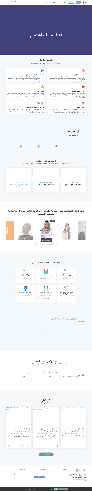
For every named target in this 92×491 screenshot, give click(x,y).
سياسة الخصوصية (63, 489)
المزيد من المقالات (46, 454)
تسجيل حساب (42, 474)
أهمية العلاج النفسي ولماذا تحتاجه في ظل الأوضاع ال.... (47, 431)
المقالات (46, 3)
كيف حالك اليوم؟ (54, 3)
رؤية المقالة (26, 446)
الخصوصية (74, 487)
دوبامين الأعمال (62, 3)
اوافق (55, 489)
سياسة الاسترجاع (67, 487)
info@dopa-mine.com (17, 474)
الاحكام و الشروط (81, 487)
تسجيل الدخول (71, 2)
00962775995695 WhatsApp (16, 472)
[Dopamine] (15, 2)
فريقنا (40, 3)
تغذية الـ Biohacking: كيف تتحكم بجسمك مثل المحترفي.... (20, 431)
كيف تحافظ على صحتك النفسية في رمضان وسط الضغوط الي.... (74, 431)
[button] (34, 244)
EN (85, 2)
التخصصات (42, 472)
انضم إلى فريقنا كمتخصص (39, 476)
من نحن (35, 3)
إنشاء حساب (78, 2)
